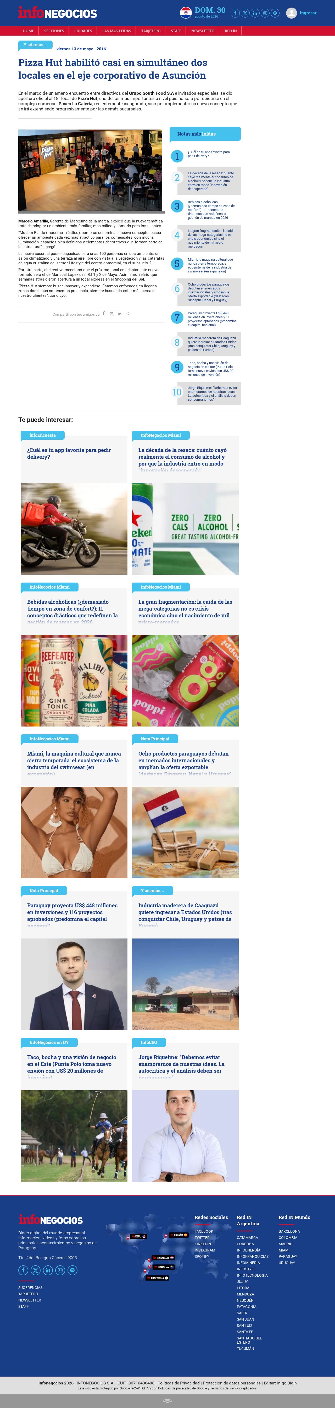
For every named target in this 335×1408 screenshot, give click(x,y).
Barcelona (289, 1231)
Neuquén (245, 1300)
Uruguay (287, 1263)
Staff (176, 30)
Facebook (204, 1231)
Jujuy (242, 1282)
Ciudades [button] (83, 30)
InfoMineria (248, 1263)
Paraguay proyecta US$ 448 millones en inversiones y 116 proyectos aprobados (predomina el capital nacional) (212, 319)
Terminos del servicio (226, 1388)
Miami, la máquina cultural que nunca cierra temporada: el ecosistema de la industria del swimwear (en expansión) (210, 265)
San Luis (244, 1325)
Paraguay (288, 1256)
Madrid (285, 1244)
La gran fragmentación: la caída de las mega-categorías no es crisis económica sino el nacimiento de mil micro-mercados (211, 238)
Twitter (202, 1238)
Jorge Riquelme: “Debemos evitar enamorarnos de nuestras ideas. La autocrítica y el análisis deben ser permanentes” (212, 393)
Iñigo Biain (287, 1383)
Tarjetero (151, 30)
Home (28, 30)
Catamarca (247, 1238)
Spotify (202, 1256)
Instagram (205, 1250)
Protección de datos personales (232, 1383)
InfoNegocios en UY (49, 1042)
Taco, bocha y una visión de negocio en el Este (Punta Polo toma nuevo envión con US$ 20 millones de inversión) (210, 369)
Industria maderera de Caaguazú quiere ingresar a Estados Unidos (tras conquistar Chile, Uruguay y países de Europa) (212, 344)
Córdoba (245, 1244)
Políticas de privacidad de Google (182, 1388)
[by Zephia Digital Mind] (167, 1401)
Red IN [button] (231, 30)
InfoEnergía (248, 1250)
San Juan (245, 1319)
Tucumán (245, 1348)
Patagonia (246, 1307)
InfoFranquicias (253, 1256)
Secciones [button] (54, 30)
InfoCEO (149, 1042)
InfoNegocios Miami (161, 435)
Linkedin (203, 1244)
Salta (242, 1313)
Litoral (244, 1288)
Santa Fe (245, 1332)
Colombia (288, 1238)
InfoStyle (246, 1269)
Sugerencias (30, 1288)
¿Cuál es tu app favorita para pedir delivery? (209, 154)
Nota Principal (155, 738)
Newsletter (203, 30)
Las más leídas (116, 30)
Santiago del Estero (249, 1340)
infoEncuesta (43, 435)
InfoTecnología (252, 1275)
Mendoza (245, 1294)
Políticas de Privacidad (179, 1383)
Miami (284, 1250)
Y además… (35, 44)
